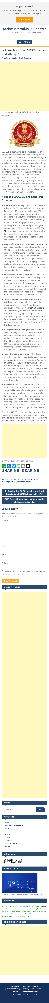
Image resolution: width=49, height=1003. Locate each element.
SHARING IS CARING (20, 470)
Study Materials (26, 479)
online (28, 482)
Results (8, 846)
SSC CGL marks (37, 308)
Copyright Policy (13, 989)
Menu (27, 42)
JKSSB (7, 823)
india (38, 479)
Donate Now (24, 19)
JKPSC (7, 479)
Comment (6, 520)
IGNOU (7, 834)
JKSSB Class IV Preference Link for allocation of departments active (24, 500)
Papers (35, 299)
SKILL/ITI (8, 840)
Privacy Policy (28, 989)
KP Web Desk (26, 58)
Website (5, 563)
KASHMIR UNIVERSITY (14, 826)
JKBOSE (8, 828)
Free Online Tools (30, 991)
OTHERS (13, 479)
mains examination (18, 482)
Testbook (38, 895)
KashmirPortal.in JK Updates (24, 29)
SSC (18, 479)
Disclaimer (15, 986)
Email (4, 554)
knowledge (6, 482)
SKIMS (7, 837)
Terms (39, 989)
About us (26, 986)
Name (4, 546)
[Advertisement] (24, 86)
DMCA (35, 986)
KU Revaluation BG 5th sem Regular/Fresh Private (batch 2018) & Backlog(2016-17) (25, 492)
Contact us (16, 991)
